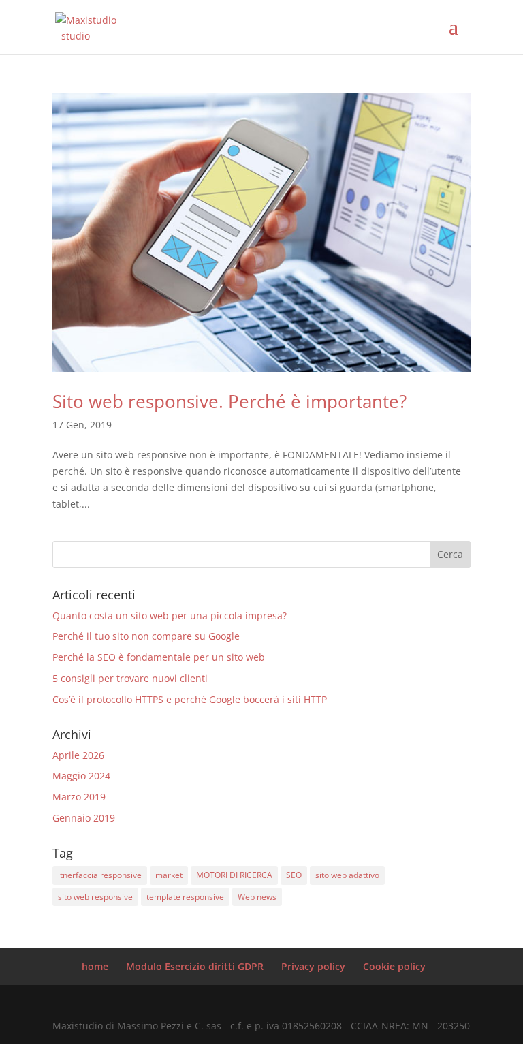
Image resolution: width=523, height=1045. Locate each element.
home (95, 966)
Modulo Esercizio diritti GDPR (195, 966)
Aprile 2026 (78, 755)
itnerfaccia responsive (100, 875)
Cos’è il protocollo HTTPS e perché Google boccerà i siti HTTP (189, 699)
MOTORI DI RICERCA (234, 875)
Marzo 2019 (79, 796)
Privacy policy (313, 966)
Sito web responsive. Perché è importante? (229, 401)
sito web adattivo (347, 875)
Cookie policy (394, 966)
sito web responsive (95, 897)
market (169, 875)
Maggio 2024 (81, 775)
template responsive (185, 897)
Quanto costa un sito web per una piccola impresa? (169, 615)
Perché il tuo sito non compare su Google (146, 635)
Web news (257, 897)
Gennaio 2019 (83, 817)
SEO (294, 875)
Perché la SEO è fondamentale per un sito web (158, 657)
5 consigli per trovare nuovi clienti (130, 678)
